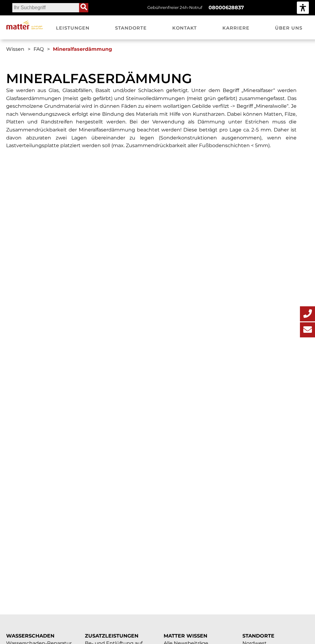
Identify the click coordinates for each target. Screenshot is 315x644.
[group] (303, 8)
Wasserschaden (30, 636)
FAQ (39, 49)
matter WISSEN (185, 636)
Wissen (15, 49)
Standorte (258, 636)
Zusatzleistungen (111, 636)
